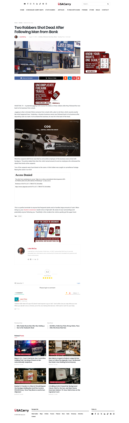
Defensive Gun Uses (28, 23)
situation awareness (30, 210)
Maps (41, 414)
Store (63, 414)
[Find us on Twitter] (34, 4)
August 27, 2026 (53, 394)
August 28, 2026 (19, 364)
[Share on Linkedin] (70, 78)
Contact (105, 10)
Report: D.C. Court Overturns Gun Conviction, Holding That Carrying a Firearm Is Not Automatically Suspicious (30, 360)
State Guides (35, 414)
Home (22, 10)
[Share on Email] (78, 78)
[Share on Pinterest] (74, 78)
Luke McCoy (23, 37)
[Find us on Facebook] (27, 4)
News (55, 37)
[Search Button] (108, 4)
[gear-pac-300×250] (97, 37)
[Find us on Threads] (46, 4)
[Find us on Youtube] (25, 4)
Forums (52, 414)
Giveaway (73, 414)
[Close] (78, 150)
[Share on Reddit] (65, 78)
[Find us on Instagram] (30, 4)
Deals (68, 414)
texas (19, 216)
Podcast (58, 414)
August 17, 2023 (33, 37)
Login (78, 283)
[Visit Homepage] (64, 4)
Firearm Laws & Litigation (23, 354)
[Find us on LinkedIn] (37, 4)
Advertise (80, 414)
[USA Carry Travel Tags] (47, 94)
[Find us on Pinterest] (43, 4)
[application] (47, 137)
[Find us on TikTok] (40, 4)
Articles (20, 23)
